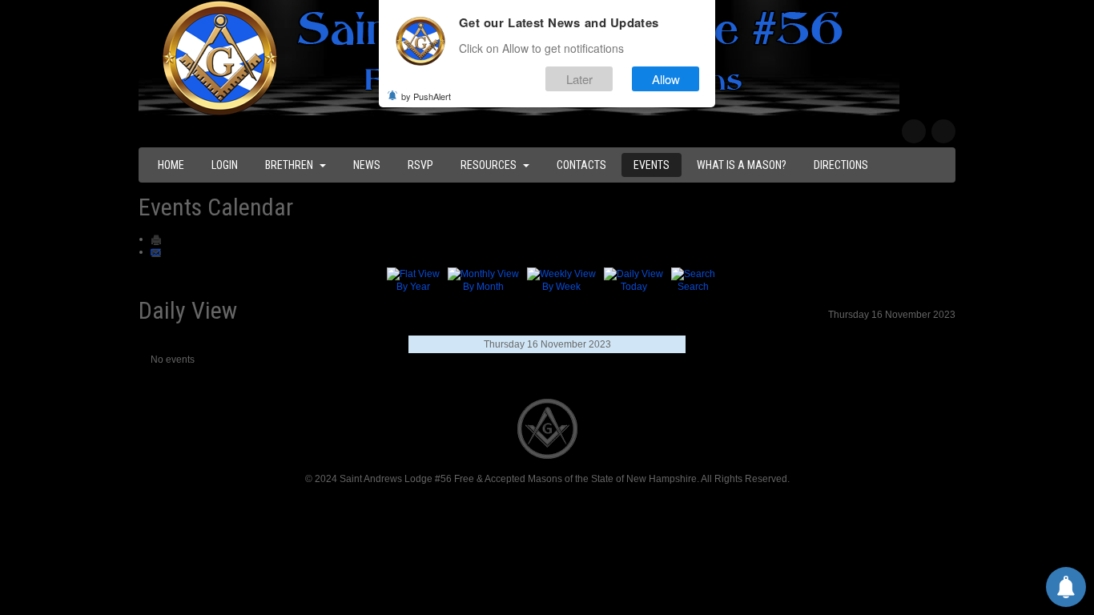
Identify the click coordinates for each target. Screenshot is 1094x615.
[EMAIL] (156, 251)
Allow (666, 78)
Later (579, 78)
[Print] (156, 238)
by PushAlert (426, 96)
